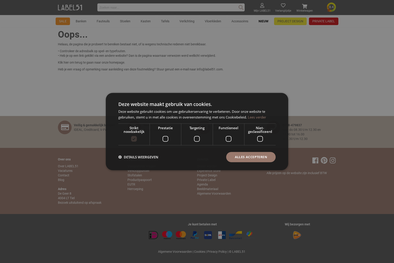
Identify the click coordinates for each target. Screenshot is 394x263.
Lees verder (257, 117)
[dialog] (197, 131)
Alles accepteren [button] (251, 157)
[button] (138, 157)
